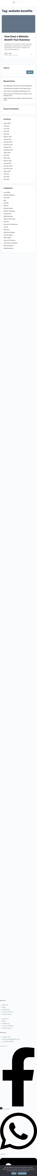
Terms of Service (7, 1012)
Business (6, 205)
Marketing (6, 229)
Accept (14, 1173)
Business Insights (8, 208)
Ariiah (10, 53)
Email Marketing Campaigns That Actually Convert (17, 88)
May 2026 (6, 131)
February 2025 (8, 160)
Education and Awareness (11, 224)
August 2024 (7, 171)
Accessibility (7, 192)
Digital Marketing (8, 216)
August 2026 (7, 123)
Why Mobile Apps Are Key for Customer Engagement (18, 85)
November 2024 (8, 168)
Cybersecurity (7, 213)
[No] (35, 1170)
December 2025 (8, 142)
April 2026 (6, 134)
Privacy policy (22, 1173)
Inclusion (6, 227)
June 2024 (6, 176)
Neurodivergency (8, 235)
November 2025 (8, 144)
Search (6, 68)
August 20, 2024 (13, 55)
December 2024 (8, 166)
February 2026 (8, 136)
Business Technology (9, 211)
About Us (5, 1005)
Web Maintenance (8, 248)
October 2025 (7, 147)
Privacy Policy (7, 1014)
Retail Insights (7, 237)
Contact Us (6, 1009)
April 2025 (6, 155)
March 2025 (7, 158)
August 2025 (7, 152)
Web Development (9, 245)
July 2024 (6, 174)
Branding (6, 203)
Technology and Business (10, 243)
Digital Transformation (9, 219)
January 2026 (7, 139)
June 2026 (6, 128)
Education (6, 221)
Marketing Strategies (9, 232)
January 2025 (7, 163)
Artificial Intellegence (9, 195)
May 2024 (6, 179)
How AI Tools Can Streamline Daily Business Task (17, 91)
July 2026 (6, 126)
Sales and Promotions (9, 240)
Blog (5, 200)
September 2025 (8, 150)
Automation (7, 197)
